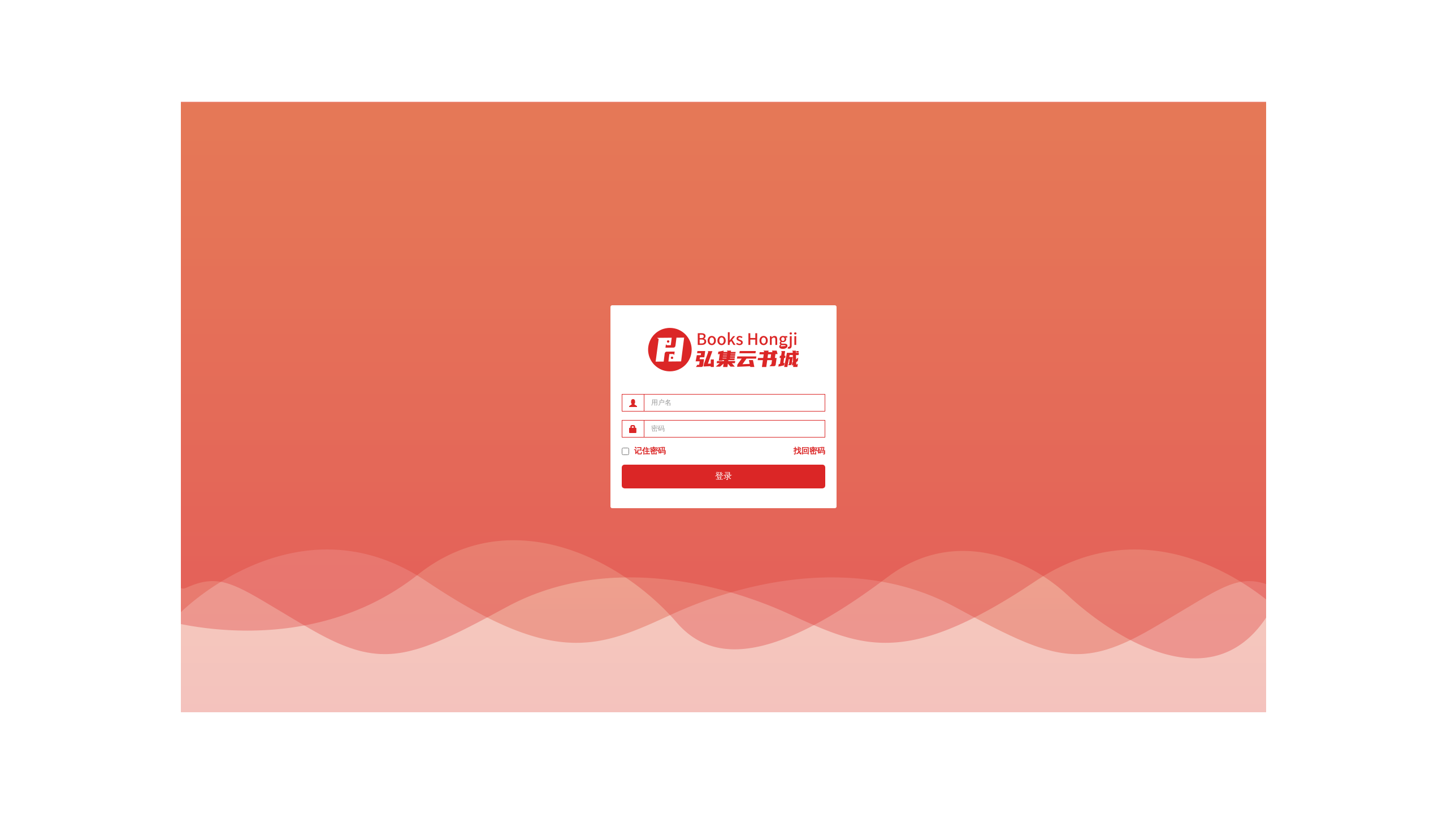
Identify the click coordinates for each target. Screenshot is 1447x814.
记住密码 (649, 451)
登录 (723, 475)
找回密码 (809, 451)
